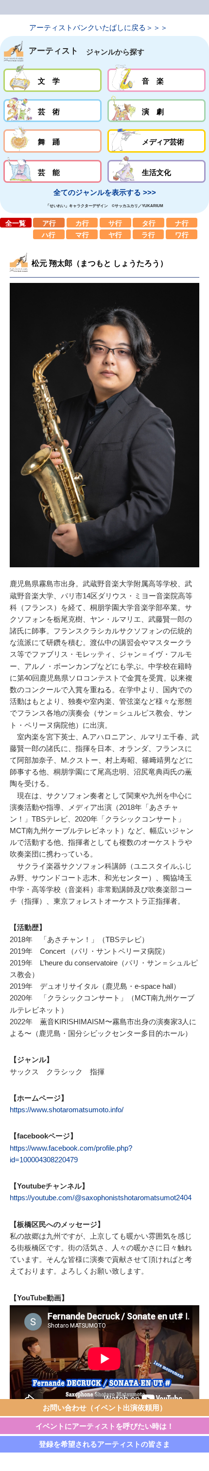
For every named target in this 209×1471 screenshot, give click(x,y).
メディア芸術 (156, 141)
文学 (52, 80)
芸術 (52, 111)
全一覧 (16, 223)
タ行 (148, 223)
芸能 (52, 171)
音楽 (156, 80)
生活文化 (156, 171)
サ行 (115, 223)
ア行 (49, 223)
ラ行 (148, 234)
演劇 (156, 111)
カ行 (82, 223)
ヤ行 (115, 234)
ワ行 (181, 234)
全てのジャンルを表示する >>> (104, 192)
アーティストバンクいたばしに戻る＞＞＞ (98, 27)
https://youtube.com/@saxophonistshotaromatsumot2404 (101, 1197)
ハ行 (49, 234)
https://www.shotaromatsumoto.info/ (66, 1109)
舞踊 (52, 141)
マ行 (82, 234)
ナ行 (182, 223)
